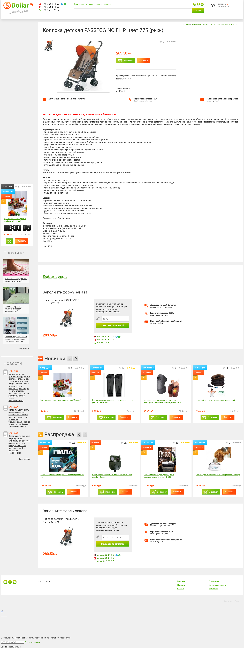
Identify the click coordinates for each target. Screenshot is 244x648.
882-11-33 (51, 7)
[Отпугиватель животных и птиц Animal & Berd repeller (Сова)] (115, 459)
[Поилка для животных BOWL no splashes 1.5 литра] (218, 459)
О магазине (79, 4)
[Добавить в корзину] (9, 241)
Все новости (24, 459)
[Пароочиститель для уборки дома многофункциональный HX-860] (167, 459)
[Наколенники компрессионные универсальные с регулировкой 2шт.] (64, 385)
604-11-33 (51, 4)
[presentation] (69, 358)
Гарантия (107, 4)
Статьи (180, 588)
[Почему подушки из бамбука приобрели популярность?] (16, 295)
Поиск (199, 11)
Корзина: (221, 4)
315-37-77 (51, 9)
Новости (181, 585)
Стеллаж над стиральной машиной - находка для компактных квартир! (16, 339)
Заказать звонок (32, 642)
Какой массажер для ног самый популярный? (16, 280)
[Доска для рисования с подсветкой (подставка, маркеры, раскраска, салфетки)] (220, 385)
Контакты (213, 588)
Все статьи (24, 349)
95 (125, 442)
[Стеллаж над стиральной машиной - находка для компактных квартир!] (16, 325)
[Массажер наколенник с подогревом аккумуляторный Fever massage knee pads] (116, 385)
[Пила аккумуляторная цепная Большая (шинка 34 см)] (63, 459)
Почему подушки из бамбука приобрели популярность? (13, 308)
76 (73, 442)
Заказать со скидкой (112, 325)
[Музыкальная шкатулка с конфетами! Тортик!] (17, 203)
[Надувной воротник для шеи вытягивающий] (168, 385)
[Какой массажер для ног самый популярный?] (16, 267)
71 (177, 442)
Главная (181, 581)
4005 (227, 368)
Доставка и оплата (93, 4)
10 (73, 368)
